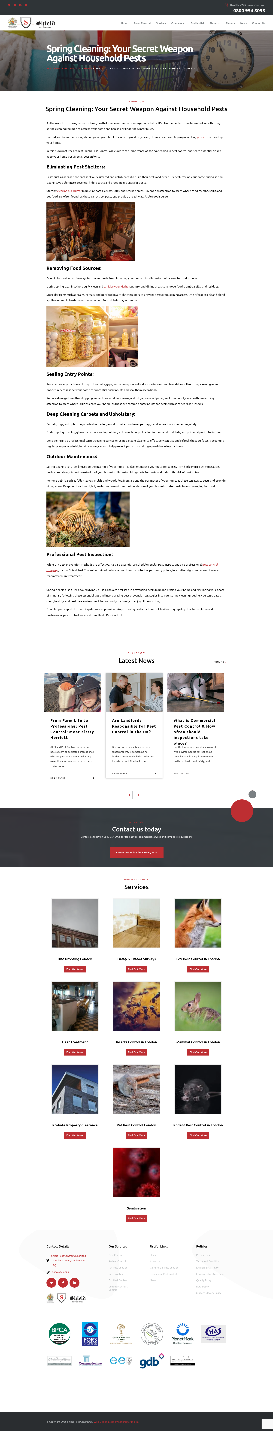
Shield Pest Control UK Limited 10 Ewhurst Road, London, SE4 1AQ (68, 1260)
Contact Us (258, 23)
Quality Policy (204, 1280)
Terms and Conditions (208, 1261)
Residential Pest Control (163, 1273)
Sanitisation (136, 1208)
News (243, 23)
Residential (197, 23)
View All (219, 661)
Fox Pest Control (118, 1280)
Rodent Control (117, 1261)
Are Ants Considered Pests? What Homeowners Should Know (72, 729)
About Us (214, 23)
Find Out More (74, 969)
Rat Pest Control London (136, 1125)
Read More (58, 778)
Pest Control (115, 1254)
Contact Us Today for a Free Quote (136, 852)
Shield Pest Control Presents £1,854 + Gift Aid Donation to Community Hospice (195, 729)
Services (161, 23)
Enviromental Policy (207, 1267)
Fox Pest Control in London (198, 959)
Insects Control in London (136, 1042)
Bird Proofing (116, 1273)
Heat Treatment (75, 1042)
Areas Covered (142, 23)
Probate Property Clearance (75, 1125)
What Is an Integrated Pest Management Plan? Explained (131, 729)
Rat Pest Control (118, 1267)
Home (124, 23)
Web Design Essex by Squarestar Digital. (116, 1421)
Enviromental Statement (210, 1273)
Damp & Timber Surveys (136, 959)
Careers (230, 23)
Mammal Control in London (198, 1042)
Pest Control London (63, 68)
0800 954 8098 (249, 11)
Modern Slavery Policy (208, 1292)
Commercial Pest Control (118, 1288)
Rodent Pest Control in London (198, 1125)
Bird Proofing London (75, 959)
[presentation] (129, 795)
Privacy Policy (204, 1254)
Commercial (178, 23)
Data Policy (202, 1286)
